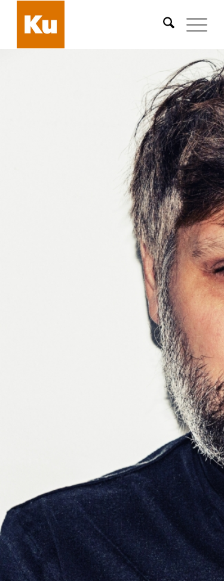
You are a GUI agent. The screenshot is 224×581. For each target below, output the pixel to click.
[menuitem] (162, 24)
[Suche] (162, 24)
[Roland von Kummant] (93, 24)
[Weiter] (197, 340)
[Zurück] (27, 340)
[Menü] (190, 24)
